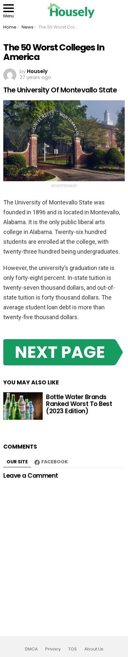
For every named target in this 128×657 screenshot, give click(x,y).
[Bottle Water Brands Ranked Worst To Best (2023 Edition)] (23, 406)
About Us (93, 649)
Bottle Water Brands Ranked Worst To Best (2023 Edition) (79, 404)
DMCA (31, 649)
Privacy (53, 649)
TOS (72, 649)
